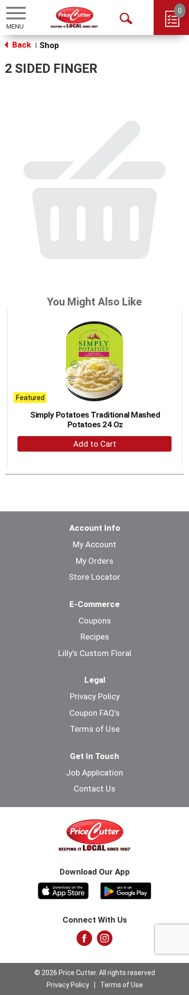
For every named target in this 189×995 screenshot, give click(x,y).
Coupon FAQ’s (94, 713)
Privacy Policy (95, 696)
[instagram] (104, 941)
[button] (94, 444)
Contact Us (94, 788)
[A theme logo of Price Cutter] (74, 17)
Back (20, 45)
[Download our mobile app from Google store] (125, 890)
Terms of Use (95, 729)
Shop (49, 45)
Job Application (94, 772)
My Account (94, 544)
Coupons (95, 620)
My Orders (94, 561)
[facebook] (84, 941)
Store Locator (94, 577)
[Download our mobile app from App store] (63, 890)
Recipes (94, 636)
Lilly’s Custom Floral (94, 653)
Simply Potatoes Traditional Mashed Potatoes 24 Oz (95, 419)
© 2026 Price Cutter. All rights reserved (94, 973)
